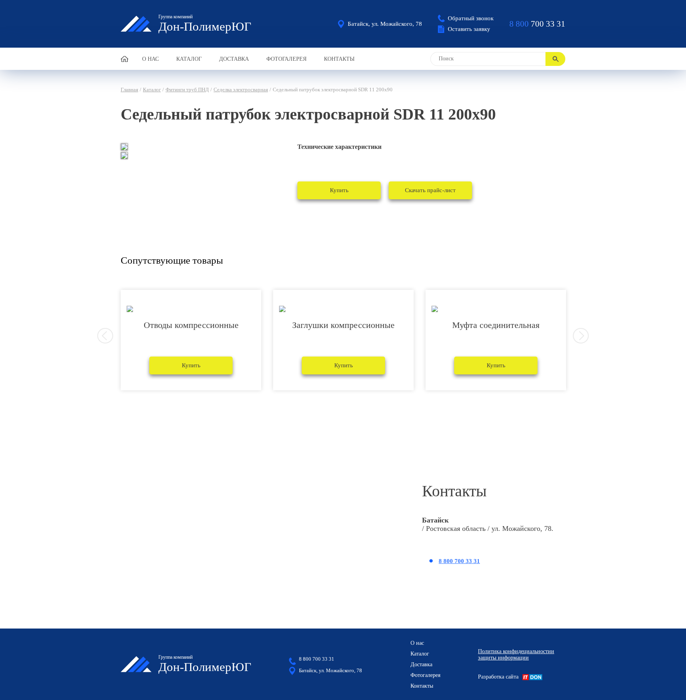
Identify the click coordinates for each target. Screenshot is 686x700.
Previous (105, 336)
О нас (150, 59)
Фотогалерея (286, 59)
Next (580, 336)
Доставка (234, 59)
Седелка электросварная (241, 90)
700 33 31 (537, 24)
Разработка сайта (498, 677)
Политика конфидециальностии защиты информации (516, 654)
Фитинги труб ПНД (187, 90)
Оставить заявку (469, 29)
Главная (129, 90)
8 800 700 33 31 (459, 561)
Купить (339, 190)
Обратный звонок (470, 18)
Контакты (339, 59)
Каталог (189, 59)
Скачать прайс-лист (430, 190)
